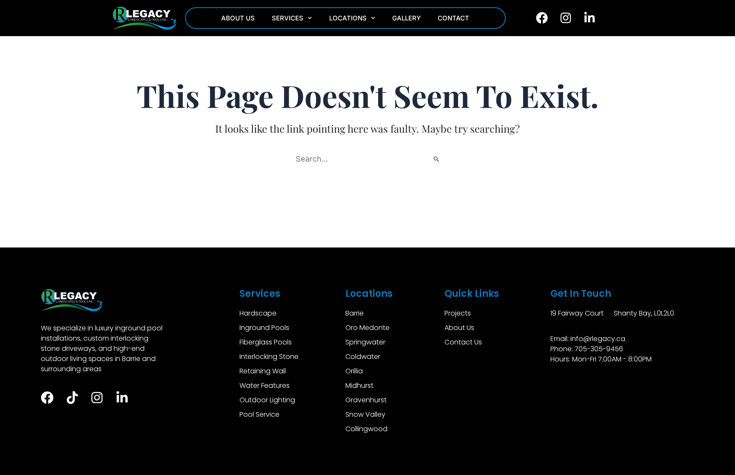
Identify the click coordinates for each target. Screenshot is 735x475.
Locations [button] (348, 18)
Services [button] (287, 18)
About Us (238, 18)
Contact (453, 18)
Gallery (406, 18)
